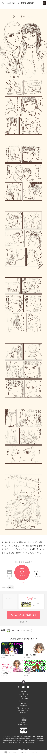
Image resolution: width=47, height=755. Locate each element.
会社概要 (23, 691)
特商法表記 (23, 713)
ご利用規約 (23, 706)
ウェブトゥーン (24, 694)
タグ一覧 (23, 696)
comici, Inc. (26, 749)
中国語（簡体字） (23, 725)
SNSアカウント (23, 701)
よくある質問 (23, 699)
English (23, 722)
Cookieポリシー (23, 710)
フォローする (27, 630)
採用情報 (23, 703)
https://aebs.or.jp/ (31, 742)
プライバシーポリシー (23, 708)
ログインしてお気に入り (26, 615)
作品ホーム (23, 622)
